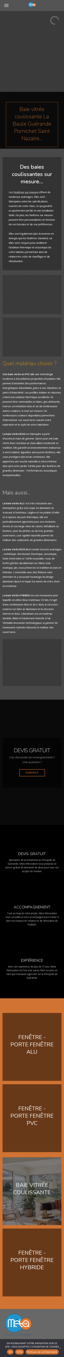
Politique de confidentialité (42, 1352)
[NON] (59, 1348)
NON (19, 1352)
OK (10, 1352)
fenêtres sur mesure (25, 192)
